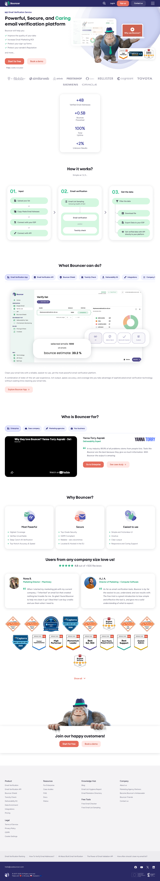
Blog (83, 785)
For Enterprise (48, 785)
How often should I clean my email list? (132, 856)
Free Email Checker (89, 804)
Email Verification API (13, 789)
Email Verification (11, 785)
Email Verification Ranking (15, 856)
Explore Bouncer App (17, 389)
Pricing (7, 813)
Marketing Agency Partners (130, 789)
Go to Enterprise (93, 464)
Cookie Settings (11, 836)
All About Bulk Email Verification (70, 856)
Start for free (14, 61)
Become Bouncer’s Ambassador (132, 793)
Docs (45, 797)
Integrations (9, 809)
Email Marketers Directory (92, 793)
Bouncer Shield (11, 793)
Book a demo (36, 61)
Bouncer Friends (126, 797)
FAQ (45, 793)
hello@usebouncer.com (14, 867)
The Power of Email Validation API (100, 856)
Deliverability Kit (11, 801)
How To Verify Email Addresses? (41, 856)
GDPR (7, 832)
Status (45, 801)
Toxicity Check (10, 797)
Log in (112, 3)
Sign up (123, 3)
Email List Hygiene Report (92, 789)
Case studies (48, 789)
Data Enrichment (11, 805)
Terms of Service (11, 824)
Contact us (138, 3)
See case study (116, 464)
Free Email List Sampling (91, 808)
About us (123, 785)
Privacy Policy (10, 828)
